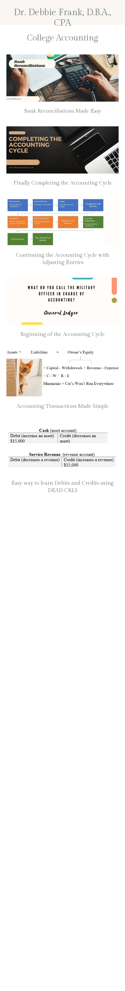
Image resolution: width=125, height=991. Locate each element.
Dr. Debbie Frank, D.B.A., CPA (62, 17)
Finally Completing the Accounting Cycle (62, 183)
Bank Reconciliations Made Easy (62, 111)
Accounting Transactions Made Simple (63, 406)
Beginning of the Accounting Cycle (62, 334)
